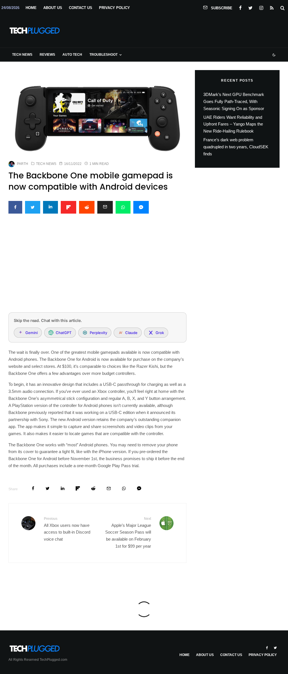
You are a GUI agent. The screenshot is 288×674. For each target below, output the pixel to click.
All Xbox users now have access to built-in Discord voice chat (67, 529)
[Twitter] (250, 6)
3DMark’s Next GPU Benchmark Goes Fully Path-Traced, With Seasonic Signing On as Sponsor (233, 101)
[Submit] (86, 207)
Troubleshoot (103, 55)
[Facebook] (240, 6)
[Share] (15, 207)
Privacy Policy (114, 8)
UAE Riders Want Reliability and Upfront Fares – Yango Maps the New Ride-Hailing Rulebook (233, 124)
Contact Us (80, 8)
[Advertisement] (97, 266)
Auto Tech (72, 55)
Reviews (47, 55)
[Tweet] (32, 207)
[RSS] (272, 6)
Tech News (22, 55)
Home (31, 8)
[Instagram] (261, 6)
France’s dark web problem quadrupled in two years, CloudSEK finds (235, 146)
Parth (22, 164)
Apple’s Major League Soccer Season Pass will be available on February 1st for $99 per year (128, 532)
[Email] (105, 207)
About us (52, 8)
